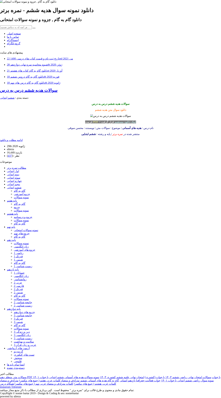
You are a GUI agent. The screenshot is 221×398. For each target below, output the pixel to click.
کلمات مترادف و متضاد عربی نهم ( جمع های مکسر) (44, 383)
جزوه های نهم (22, 233)
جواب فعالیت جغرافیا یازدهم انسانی (140, 380)
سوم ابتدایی (13, 177)
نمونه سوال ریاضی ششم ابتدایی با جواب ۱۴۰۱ (187, 380)
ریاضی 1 (18, 253)
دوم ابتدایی (13, 174)
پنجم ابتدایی (13, 184)
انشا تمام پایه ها (16, 364)
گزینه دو (18, 351)
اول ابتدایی (13, 171)
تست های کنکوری (24, 354)
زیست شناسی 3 (23, 338)
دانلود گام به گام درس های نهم (33, 82)
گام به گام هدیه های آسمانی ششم (99, 380)
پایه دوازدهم (14, 308)
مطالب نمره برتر (16, 167)
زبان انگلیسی (21, 246)
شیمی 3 (18, 322)
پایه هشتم (12, 213)
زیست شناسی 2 (23, 305)
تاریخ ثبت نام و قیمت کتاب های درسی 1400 (40, 58)
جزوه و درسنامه (23, 217)
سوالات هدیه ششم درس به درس (28, 90)
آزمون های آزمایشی (18, 348)
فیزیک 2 (18, 289)
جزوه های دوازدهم (24, 312)
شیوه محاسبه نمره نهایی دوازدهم (34, 64)
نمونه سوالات (21, 197)
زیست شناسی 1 (23, 266)
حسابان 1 (19, 272)
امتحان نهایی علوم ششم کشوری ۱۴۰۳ (122, 377)
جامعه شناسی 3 (23, 315)
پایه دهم (11, 240)
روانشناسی (20, 279)
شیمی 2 (18, 292)
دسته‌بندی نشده (16, 367)
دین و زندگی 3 (22, 331)
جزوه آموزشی (22, 194)
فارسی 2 (19, 285)
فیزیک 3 (18, 318)
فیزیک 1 (18, 256)
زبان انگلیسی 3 (22, 335)
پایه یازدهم (13, 269)
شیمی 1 (18, 259)
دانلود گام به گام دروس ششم (33, 76)
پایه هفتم (12, 200)
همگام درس (7, 383)
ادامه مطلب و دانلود (11, 140)
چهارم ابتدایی (14, 180)
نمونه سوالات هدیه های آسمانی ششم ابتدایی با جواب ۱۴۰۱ (66, 377)
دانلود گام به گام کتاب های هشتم (34, 70)
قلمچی (18, 361)
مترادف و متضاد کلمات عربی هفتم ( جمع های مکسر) (49, 380)
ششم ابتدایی (7, 97)
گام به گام (19, 190)
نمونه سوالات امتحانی (26, 230)
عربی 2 (18, 282)
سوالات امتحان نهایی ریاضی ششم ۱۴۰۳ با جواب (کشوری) (178, 377)
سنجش (18, 358)
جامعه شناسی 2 (23, 302)
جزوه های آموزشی (24, 249)
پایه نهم (11, 226)
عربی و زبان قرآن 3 (25, 344)
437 (10, 155)
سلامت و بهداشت (24, 341)
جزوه (17, 207)
